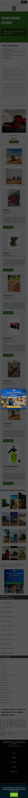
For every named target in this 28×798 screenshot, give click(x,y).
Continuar (14, 794)
